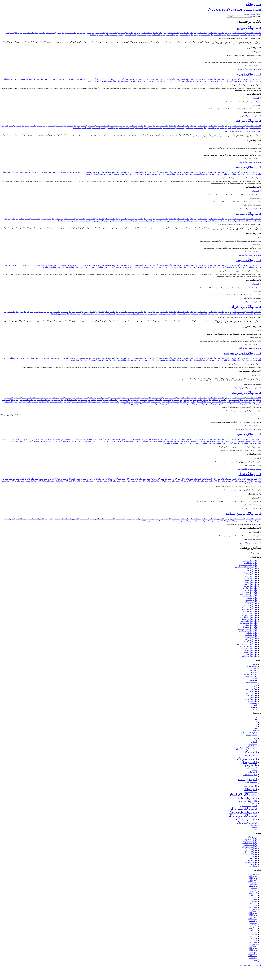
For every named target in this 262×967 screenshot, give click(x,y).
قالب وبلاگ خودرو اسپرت (154, 314)
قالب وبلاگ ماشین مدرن (170, 404)
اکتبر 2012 (253, 952)
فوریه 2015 (253, 909)
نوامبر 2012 (253, 950)
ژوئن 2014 (253, 923)
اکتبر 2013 (253, 932)
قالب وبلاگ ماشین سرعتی (209, 404)
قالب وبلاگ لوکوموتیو (32, 481)
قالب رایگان (207, 400)
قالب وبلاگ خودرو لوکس (149, 267)
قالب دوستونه (251, 768)
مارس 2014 (253, 926)
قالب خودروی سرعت (74, 265)
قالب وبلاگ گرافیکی (47, 481)
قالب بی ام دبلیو (152, 79)
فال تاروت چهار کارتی (249, 843)
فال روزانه (253, 858)
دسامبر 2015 (252, 893)
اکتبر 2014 (253, 917)
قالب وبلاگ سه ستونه (144, 35)
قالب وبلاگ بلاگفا (233, 35)
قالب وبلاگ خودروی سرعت (131, 267)
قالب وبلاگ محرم (251, 639)
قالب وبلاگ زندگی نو (250, 588)
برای (256, 722)
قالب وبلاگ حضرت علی (249, 619)
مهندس (254, 827)
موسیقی (254, 707)
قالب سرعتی (71, 126)
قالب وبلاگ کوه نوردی (249, 640)
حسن (255, 728)
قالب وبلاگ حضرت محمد (248, 623)
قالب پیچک (129, 33)
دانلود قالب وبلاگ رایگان (185, 398)
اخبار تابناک (253, 670)
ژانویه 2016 (253, 891)
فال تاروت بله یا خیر (250, 852)
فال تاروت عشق (251, 854)
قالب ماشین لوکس (28, 265)
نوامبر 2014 (253, 915)
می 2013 (254, 938)
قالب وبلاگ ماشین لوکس (69, 267)
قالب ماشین (60, 33)
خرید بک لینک (252, 837)
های (255, 829)
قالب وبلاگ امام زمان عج (248, 621)
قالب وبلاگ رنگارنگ (250, 576)
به (256, 724)
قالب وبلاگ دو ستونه (152, 360)
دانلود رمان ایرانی (251, 682)
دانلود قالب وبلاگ (200, 33)
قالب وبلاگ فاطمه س (249, 611)
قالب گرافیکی (25, 479)
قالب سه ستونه (70, 33)
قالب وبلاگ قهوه (251, 604)
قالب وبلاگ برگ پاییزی (249, 607)
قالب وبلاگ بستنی (251, 602)
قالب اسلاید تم (157, 398)
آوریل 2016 (253, 890)
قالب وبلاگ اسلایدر (233, 402)
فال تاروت (253, 856)
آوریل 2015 (253, 905)
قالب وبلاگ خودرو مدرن (58, 402)
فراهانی (254, 738)
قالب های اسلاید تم (83, 400)
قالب (191, 33)
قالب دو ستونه (74, 358)
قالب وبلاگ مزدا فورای (245, 307)
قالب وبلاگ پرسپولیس (249, 596)
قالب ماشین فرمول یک (139, 400)
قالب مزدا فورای (32, 312)
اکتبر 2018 (253, 880)
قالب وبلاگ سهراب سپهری (248, 565)
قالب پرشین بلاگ (231, 33)
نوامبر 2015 (253, 895)
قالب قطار (34, 479)
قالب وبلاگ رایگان (24, 402)
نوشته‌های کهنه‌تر (254, 553)
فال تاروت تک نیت (251, 839)
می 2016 (254, 888)
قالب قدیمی (43, 479)
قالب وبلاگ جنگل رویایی (249, 625)
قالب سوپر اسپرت (67, 172)
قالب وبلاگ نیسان (81, 360)
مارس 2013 (253, 942)
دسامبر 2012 (252, 948)
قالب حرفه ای (100, 33)
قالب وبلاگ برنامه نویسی (248, 594)
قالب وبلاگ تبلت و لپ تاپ (248, 642)
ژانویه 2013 (253, 946)
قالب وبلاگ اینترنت (250, 586)
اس (256, 719)
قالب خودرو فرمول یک (247, 400)
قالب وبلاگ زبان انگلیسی (248, 617)
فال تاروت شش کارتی (249, 847)
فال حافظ (253, 864)
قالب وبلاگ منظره (251, 600)
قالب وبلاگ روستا (251, 637)
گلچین (255, 705)
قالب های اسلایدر (57, 400)
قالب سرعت (81, 33)
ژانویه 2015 (253, 911)
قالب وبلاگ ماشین (129, 35)
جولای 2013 (253, 934)
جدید (256, 726)
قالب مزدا (42, 312)
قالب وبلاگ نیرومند (250, 572)
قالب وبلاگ (209, 33)
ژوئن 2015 (253, 903)
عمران (255, 685)
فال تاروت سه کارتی (250, 841)
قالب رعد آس (90, 219)
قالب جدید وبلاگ (111, 33)
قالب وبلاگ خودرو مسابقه (40, 402)
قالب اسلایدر (125, 398)
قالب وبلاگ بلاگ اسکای (247, 35)
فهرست (258, 14)
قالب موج (5, 479)
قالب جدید (121, 33)
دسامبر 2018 (252, 876)
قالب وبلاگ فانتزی (87, 481)
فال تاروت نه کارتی (250, 849)
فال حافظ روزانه (251, 860)
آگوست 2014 (252, 919)
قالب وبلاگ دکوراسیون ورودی (247, 644)
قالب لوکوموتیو (14, 479)
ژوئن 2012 (253, 960)
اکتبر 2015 (253, 897)
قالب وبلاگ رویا (252, 613)
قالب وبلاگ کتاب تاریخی (249, 609)
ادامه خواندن (249, 69)
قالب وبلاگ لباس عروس (248, 648)
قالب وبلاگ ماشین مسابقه (152, 404)
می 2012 (254, 961)
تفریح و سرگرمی (251, 676)
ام (256, 721)
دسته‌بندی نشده (252, 684)
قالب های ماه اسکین (252, 784)
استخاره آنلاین (252, 866)
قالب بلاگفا (241, 33)
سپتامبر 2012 (252, 954)
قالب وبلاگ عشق (251, 654)
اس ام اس (253, 672)
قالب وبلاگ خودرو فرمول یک (77, 402)
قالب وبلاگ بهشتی (251, 574)
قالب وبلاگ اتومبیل (136, 441)
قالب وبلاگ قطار (250, 474)
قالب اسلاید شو (146, 398)
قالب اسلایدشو (115, 398)
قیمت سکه (253, 703)
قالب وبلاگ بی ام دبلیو (218, 81)
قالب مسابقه (50, 33)
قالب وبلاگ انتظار (251, 635)
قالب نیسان (34, 358)
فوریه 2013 (253, 944)
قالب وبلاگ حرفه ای (186, 35)
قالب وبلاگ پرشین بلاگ (202, 35)
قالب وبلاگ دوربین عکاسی (248, 631)
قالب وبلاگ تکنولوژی (250, 582)
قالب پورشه (138, 126)
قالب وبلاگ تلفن (251, 633)
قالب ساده (252, 772)
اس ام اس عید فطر (250, 674)
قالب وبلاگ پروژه (251, 650)
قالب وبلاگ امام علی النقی (248, 646)
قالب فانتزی (52, 479)
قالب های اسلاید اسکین (251, 782)
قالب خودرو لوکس (88, 265)
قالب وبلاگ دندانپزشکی (249, 615)
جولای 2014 (253, 921)
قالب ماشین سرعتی (155, 400)
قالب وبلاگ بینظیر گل (249, 627)
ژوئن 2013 (253, 936)
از (256, 717)
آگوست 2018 (252, 882)
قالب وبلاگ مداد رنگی (249, 656)
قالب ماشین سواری (47, 219)
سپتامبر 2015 (252, 899)
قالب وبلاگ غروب (251, 590)
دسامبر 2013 (252, 928)
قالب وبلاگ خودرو (249, 28)
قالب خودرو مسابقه (219, 400)
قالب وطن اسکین (251, 483)
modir (92, 35)
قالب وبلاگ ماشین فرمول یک (189, 404)
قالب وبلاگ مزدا (91, 314)
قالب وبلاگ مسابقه (116, 35)
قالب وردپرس (252, 701)
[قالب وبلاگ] (256, 51)
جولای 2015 (253, 901)
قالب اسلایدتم (135, 398)
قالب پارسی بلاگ (152, 33)
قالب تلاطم (121, 479)
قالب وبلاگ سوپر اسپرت (141, 174)
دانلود (255, 678)
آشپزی (255, 664)
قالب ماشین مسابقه (110, 400)
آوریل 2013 (253, 940)
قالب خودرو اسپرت (88, 312)
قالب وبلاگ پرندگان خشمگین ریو (246, 567)
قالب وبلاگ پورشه (196, 128)
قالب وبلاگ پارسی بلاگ (218, 35)
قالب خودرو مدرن (232, 400)
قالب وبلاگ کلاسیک (250, 563)
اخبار (255, 668)
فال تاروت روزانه (251, 862)
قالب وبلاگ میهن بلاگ (101, 35)
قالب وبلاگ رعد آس (159, 221)
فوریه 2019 (253, 874)
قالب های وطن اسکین (242, 481)
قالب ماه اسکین (253, 776)
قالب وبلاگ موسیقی (250, 578)
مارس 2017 (253, 886)
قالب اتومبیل (184, 33)
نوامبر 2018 (253, 878)
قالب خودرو (90, 33)
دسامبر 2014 (252, 913)
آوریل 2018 (253, 884)
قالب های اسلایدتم (70, 400)
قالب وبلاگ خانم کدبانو (249, 605)
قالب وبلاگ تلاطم (157, 481)
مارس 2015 (253, 907)
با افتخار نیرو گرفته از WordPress (250, 965)
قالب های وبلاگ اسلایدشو (27, 400)
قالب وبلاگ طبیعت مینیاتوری (247, 629)
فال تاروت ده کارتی (250, 850)
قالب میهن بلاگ (218, 33)
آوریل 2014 (253, 925)
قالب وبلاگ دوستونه (137, 360)
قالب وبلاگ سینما (251, 580)
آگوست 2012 (252, 956)
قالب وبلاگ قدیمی (74, 481)
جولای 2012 (253, 958)
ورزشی (254, 709)
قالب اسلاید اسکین (252, 744)
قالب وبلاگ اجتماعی (250, 561)
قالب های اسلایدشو (43, 400)
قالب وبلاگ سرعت (158, 35)
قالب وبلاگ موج (19, 481)
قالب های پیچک (28, 33)
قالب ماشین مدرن (123, 400)
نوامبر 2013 (253, 930)
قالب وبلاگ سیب (251, 598)
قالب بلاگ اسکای (251, 33)
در (256, 737)
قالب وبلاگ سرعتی (141, 128)
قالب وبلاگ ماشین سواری (100, 221)
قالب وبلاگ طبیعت (250, 592)
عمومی (254, 687)
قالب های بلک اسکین (60, 519)
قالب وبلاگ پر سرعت (246, 393)
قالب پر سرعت (70, 398)
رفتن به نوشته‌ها (249, 14)
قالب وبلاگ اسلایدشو (219, 402)
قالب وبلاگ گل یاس (250, 584)
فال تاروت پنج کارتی (250, 845)
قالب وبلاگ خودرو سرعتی (97, 402)
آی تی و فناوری (252, 666)
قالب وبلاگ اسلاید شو (248, 402)
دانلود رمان (253, 680)
